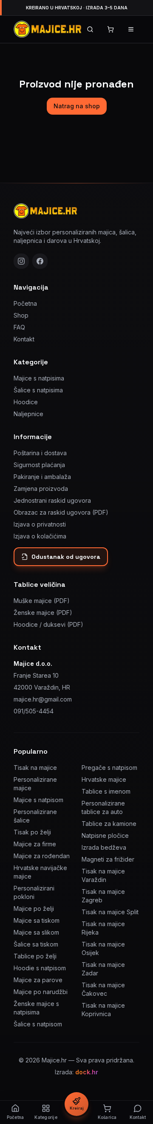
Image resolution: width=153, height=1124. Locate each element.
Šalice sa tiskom (36, 944)
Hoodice (26, 402)
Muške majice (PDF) (42, 600)
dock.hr (86, 1072)
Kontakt (24, 339)
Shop (21, 315)
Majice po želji (34, 908)
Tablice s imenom (106, 791)
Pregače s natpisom (109, 767)
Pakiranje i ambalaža (42, 476)
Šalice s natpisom (38, 1024)
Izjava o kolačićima (40, 536)
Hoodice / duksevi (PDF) (48, 624)
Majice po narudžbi (41, 991)
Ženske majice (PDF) (43, 612)
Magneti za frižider (108, 859)
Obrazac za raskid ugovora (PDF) (61, 512)
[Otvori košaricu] (110, 29)
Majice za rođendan (42, 855)
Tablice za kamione (109, 823)
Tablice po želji (35, 956)
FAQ (19, 327)
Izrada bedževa (104, 847)
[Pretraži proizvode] (90, 29)
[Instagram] (21, 261)
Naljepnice (28, 413)
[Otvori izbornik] (130, 29)
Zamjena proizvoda (41, 488)
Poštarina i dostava (40, 452)
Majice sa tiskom (37, 920)
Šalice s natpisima (38, 390)
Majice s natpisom (38, 799)
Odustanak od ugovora (65, 557)
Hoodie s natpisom (40, 968)
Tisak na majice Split (110, 912)
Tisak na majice (35, 767)
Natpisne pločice (105, 835)
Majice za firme (35, 844)
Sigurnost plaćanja (39, 464)
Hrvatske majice (104, 779)
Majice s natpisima (39, 378)
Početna (25, 303)
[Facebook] (40, 261)
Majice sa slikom (36, 932)
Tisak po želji (32, 832)
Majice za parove (38, 979)
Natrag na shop (77, 106)
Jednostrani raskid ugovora (52, 500)
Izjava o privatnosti (40, 524)
